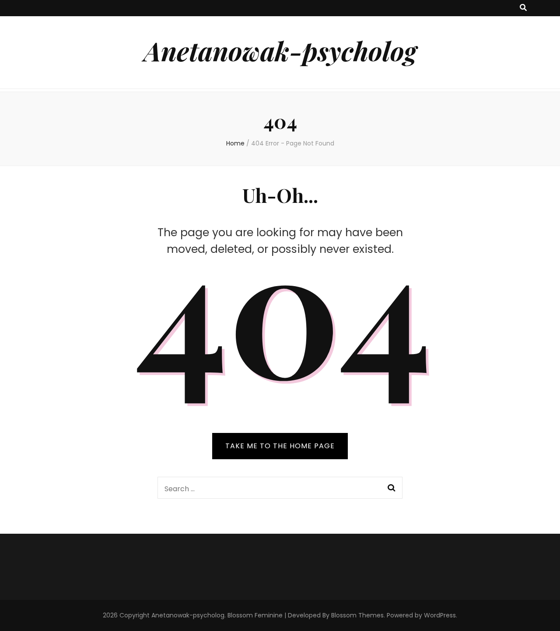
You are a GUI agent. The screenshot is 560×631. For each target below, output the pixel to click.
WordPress (440, 615)
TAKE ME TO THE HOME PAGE (280, 446)
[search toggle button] (523, 8)
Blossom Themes (357, 615)
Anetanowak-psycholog (280, 50)
